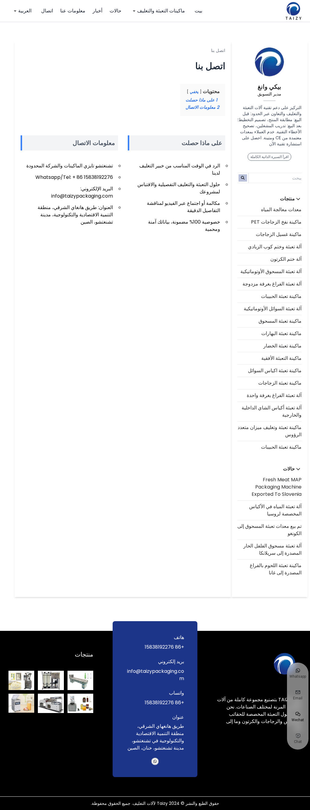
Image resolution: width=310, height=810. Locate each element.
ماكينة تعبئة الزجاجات (280, 382)
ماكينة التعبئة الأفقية (281, 358)
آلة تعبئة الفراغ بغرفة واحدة (274, 395)
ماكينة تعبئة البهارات (281, 333)
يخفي (194, 91)
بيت (198, 10)
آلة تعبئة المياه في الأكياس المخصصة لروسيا (275, 510)
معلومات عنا (72, 10)
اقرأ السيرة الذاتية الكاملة (269, 156)
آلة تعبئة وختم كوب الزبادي (275, 246)
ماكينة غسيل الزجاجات (279, 234)
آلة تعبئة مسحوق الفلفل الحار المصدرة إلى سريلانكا (272, 549)
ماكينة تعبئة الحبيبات (281, 296)
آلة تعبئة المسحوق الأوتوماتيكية (271, 271)
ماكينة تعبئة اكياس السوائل (275, 370)
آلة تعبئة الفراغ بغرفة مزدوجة (272, 283)
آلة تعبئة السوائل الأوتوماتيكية (273, 308)
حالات (115, 10)
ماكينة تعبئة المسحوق (280, 321)
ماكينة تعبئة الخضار (282, 345)
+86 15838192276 (164, 647)
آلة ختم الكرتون (286, 259)
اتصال (47, 10)
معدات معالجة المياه (281, 209)
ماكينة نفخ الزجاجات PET (276, 221)
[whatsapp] (155, 761)
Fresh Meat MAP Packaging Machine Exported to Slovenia (277, 487)
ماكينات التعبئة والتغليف (161, 10)
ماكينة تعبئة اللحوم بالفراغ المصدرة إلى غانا (276, 569)
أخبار (97, 10)
